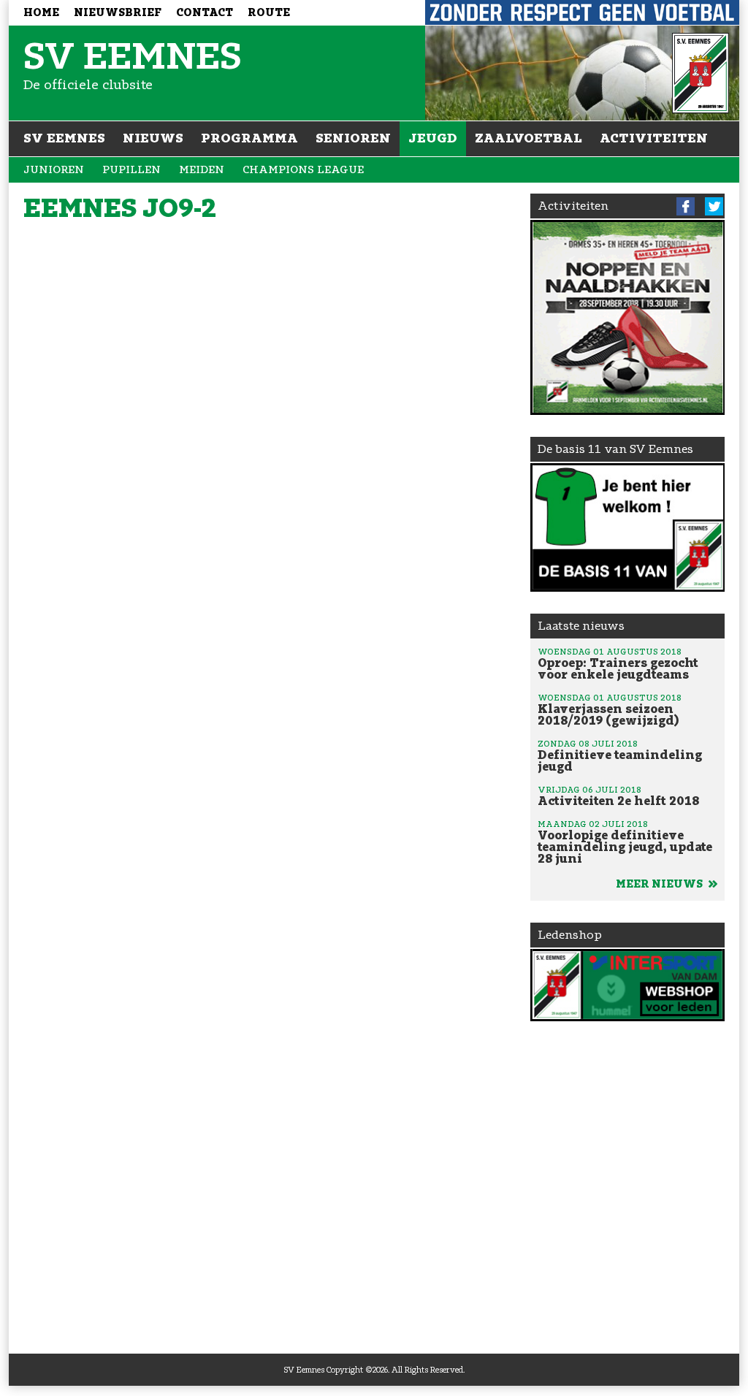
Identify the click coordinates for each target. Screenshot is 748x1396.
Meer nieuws (660, 884)
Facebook (685, 206)
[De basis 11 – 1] (627, 527)
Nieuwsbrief (117, 12)
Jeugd (432, 138)
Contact (204, 12)
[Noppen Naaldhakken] (627, 317)
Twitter (714, 206)
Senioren (353, 138)
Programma (249, 138)
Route (269, 12)
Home (41, 12)
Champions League (303, 169)
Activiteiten (654, 138)
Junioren (53, 169)
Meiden (201, 169)
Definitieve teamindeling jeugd (620, 756)
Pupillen (131, 169)
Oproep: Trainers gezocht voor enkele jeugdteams (618, 664)
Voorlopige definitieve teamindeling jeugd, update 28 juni (625, 842)
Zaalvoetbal (528, 138)
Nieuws (153, 138)
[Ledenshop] (627, 985)
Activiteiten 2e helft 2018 (618, 796)
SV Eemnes (64, 138)
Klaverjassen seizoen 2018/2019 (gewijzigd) (610, 710)
